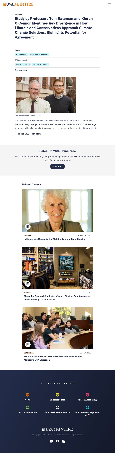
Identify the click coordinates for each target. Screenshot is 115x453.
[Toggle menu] (109, 4)
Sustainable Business (39, 54)
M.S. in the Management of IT (87, 413)
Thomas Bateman (40, 64)
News (27, 399)
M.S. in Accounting (87, 399)
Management (21, 54)
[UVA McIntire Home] (57, 429)
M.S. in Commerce (28, 412)
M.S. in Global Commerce (57, 412)
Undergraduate (57, 399)
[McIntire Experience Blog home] (18, 4)
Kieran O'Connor (23, 64)
